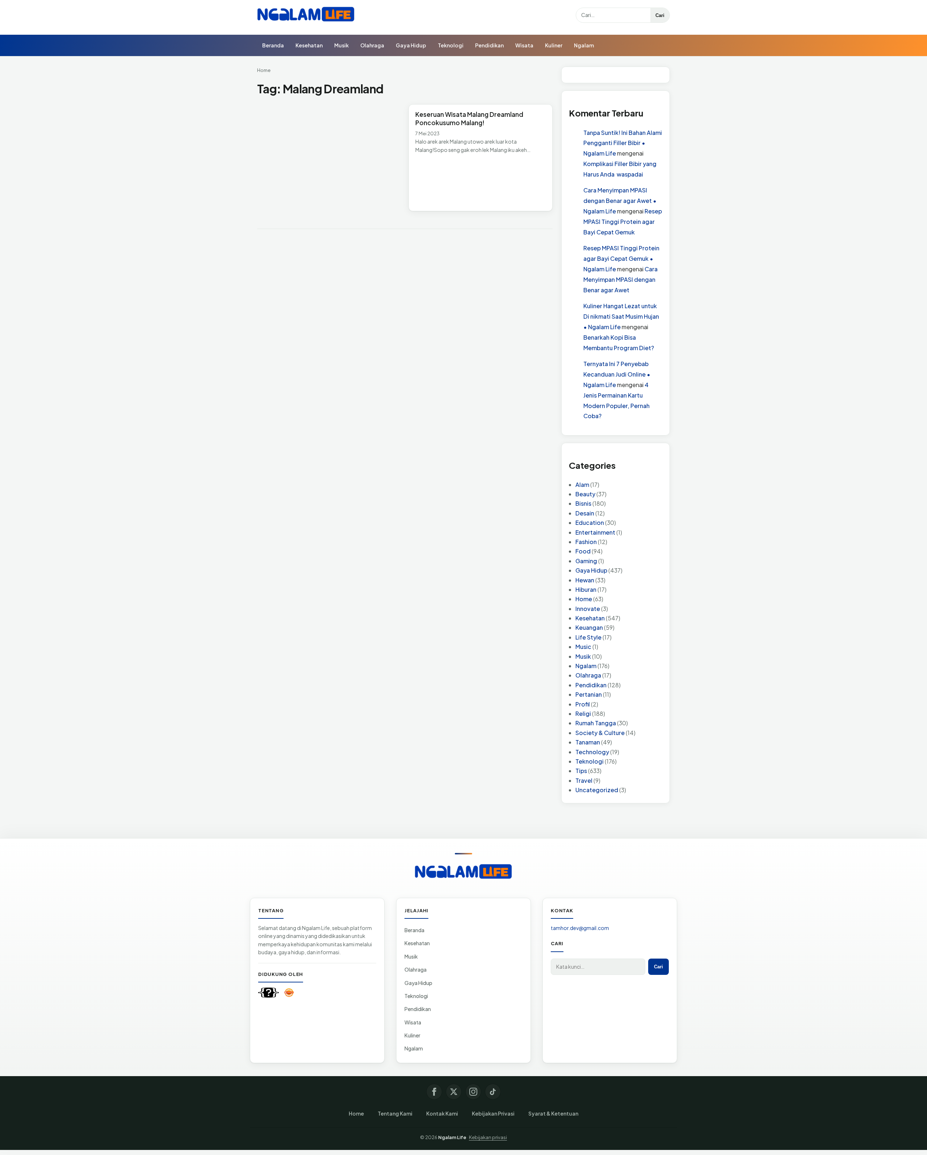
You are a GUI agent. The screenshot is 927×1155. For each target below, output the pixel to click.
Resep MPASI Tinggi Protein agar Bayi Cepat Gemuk (622, 221)
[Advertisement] (329, 157)
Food (583, 551)
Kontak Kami (442, 1113)
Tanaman (587, 742)
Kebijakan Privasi (493, 1113)
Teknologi (451, 45)
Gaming (586, 561)
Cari (659, 15)
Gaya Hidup (411, 45)
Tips (581, 770)
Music (583, 646)
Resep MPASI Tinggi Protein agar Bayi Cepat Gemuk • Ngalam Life (621, 258)
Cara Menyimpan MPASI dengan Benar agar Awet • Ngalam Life (620, 200)
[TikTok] (493, 1092)
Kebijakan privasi (488, 1137)
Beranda (273, 45)
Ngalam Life (452, 1137)
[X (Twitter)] (454, 1092)
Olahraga (372, 45)
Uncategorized (596, 790)
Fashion (586, 541)
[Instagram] (473, 1092)
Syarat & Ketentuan (553, 1113)
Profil (582, 704)
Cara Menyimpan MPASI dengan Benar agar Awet (620, 279)
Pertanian (588, 694)
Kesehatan (309, 45)
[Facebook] (434, 1092)
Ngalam (584, 45)
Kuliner (553, 45)
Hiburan (585, 589)
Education (589, 522)
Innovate (587, 608)
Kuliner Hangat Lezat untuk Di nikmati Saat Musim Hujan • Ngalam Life (621, 316)
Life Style (588, 637)
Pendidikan (489, 45)
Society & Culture (600, 732)
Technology (592, 752)
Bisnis (583, 503)
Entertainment (595, 532)
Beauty (585, 494)
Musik (341, 45)
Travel (583, 780)
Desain (584, 513)
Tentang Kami (395, 1113)
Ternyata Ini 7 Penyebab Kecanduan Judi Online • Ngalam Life (616, 374)
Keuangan (589, 627)
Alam (582, 484)
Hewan (584, 580)
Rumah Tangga (595, 723)
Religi (583, 713)
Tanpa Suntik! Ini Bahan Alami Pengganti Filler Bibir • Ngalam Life (622, 143)
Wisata (524, 45)
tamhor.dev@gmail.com (580, 928)
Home (263, 70)
